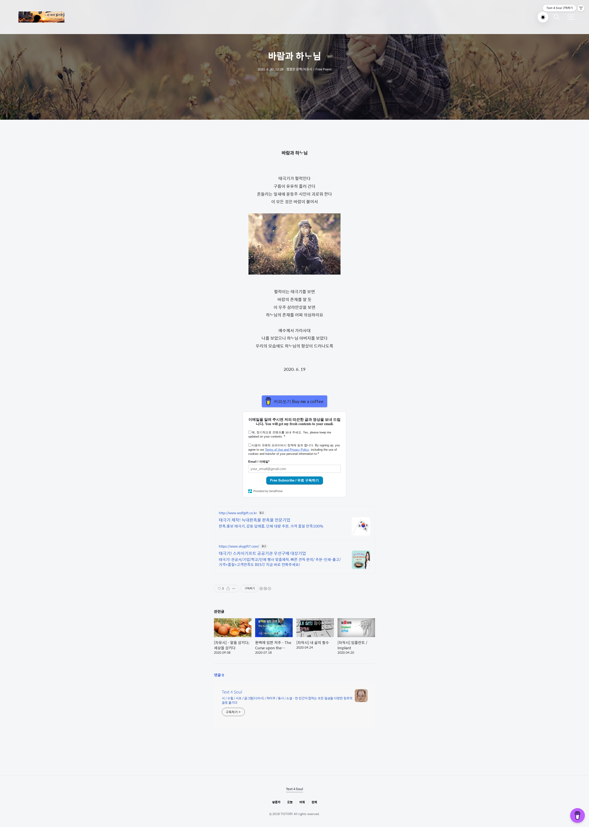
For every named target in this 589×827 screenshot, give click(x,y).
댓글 (219, 675)
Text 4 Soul (232, 692)
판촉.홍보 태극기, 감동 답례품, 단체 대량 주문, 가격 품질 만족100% (271, 526)
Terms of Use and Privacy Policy (287, 449)
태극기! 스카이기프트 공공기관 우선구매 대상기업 (262, 553)
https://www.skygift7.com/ (239, 546)
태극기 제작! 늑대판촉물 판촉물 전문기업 (254, 520)
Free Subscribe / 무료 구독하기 (294, 480)
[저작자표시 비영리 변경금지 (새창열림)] (265, 588)
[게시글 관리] (234, 588)
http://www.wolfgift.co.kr (238, 513)
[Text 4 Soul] (41, 17)
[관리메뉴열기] (580, 8)
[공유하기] (228, 588)
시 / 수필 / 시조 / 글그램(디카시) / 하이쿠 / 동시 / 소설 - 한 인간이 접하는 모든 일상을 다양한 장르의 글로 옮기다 (287, 700)
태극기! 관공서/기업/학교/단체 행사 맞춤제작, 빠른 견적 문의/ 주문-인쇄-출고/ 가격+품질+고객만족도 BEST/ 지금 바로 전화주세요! (280, 562)
